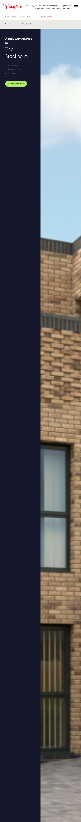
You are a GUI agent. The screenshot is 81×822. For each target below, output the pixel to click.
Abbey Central (32, 17)
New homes (43, 6)
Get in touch (66, 8)
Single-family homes (42, 8)
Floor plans (17, 24)
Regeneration (66, 6)
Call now (16, 84)
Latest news (55, 8)
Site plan (25, 24)
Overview (8, 24)
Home (7, 17)
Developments (18, 17)
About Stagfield (31, 6)
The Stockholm (46, 17)
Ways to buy (34, 24)
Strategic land (54, 6)
